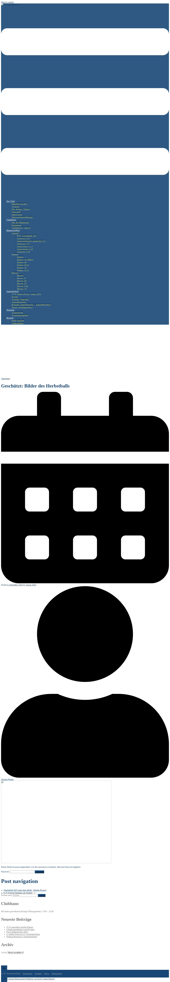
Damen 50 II (23, 270)
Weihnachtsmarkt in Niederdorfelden (21, 937)
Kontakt (38, 973)
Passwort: (5, 872)
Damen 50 (22, 267)
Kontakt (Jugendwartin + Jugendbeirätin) (31, 304)
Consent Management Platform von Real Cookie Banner (31, 979)
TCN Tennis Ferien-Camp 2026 (26, 294)
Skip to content (7, 2)
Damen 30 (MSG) (25, 259)
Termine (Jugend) (20, 299)
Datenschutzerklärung (22, 217)
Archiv (4, 952)
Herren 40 (21, 281)
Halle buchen (18, 320)
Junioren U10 (23, 238)
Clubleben (11, 220)
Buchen (10, 318)
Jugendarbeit (12, 291)
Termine (15, 206)
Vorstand (16, 212)
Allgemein (5, 379)
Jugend (15, 233)
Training (10, 310)
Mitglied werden (19, 204)
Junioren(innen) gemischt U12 (31, 241)
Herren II (21, 278)
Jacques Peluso (7, 779)
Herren (15, 273)
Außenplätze (18, 323)
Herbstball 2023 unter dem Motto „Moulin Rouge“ (25, 890)
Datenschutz (57, 973)
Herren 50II (22, 286)
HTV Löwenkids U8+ (27, 235)
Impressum (17, 214)
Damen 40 (22, 262)
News (47, 973)
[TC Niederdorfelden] (10, 4)
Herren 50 (21, 283)
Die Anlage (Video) (21, 209)
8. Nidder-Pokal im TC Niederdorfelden (23, 934)
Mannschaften (13, 230)
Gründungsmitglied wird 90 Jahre (20, 929)
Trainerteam (17, 312)
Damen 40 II (23, 265)
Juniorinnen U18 (25, 249)
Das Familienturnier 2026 (17, 932)
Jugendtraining (19, 302)
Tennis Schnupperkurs (22, 307)
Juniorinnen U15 (25, 246)
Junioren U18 (23, 251)
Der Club (10, 201)
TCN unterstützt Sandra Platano (19, 927)
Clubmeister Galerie (21, 228)
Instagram (16, 225)
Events (15, 296)
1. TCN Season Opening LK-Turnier (16, 893)
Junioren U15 (23, 243)
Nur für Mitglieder (20, 222)
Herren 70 (21, 289)
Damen (15, 254)
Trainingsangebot (20, 315)
